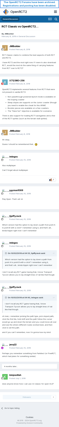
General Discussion (27, 36)
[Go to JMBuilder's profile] (5, 48)
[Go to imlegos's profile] (5, 158)
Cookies (29, 417)
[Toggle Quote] (6, 253)
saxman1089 (16, 190)
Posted (19, 49)
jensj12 (13, 344)
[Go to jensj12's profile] (5, 346)
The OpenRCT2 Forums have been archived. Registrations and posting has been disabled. (29, 4)
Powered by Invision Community (29, 423)
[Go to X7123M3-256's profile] (5, 82)
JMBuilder (9, 34)
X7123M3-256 (17, 80)
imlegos (13, 156)
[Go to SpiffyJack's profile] (5, 217)
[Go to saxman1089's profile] (5, 192)
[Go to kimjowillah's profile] (5, 377)
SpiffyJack (15, 216)
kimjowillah (15, 375)
